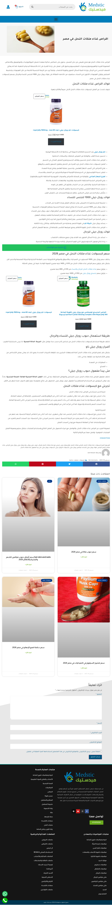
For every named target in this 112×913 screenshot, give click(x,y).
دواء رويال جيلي (22, 445)
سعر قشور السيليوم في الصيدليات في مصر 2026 (84, 663)
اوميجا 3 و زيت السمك (45, 864)
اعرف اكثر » (83, 557)
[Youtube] (78, 811)
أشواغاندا (49, 869)
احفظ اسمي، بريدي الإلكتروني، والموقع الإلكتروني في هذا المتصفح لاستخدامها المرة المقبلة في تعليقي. (63, 752)
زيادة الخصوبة (48, 808)
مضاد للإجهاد (48, 817)
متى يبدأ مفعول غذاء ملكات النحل (30, 447)
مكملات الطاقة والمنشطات (43, 860)
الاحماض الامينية (47, 877)
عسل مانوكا (49, 796)
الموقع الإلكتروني (95, 742)
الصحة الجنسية (48, 783)
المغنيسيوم (103, 894)
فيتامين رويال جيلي (75, 447)
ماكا (51, 812)
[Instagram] (82, 811)
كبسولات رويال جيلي (48, 447)
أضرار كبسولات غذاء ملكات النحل (94, 445)
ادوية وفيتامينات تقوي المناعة (43, 775)
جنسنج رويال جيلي (89, 273)
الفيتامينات (49, 787)
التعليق (99, 694)
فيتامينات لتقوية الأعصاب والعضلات (94, 852)
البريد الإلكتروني (96, 733)
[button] (56, 19)
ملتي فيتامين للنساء (100, 885)
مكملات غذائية (73, 460)
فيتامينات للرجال (101, 873)
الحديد (105, 889)
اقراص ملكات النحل (77, 445)
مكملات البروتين (47, 840)
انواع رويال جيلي (65, 445)
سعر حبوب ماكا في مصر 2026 (83, 552)
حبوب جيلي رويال (32, 445)
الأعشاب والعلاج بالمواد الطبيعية (42, 779)
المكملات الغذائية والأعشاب (43, 856)
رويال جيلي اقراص (11, 445)
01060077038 (105, 438)
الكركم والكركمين (47, 881)
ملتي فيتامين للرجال (100, 877)
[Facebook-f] (87, 811)
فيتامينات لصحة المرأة (99, 844)
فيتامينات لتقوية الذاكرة (99, 856)
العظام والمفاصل (47, 800)
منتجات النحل (48, 825)
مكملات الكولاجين (47, 889)
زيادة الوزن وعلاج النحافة (45, 829)
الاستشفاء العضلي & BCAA (43, 852)
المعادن (50, 792)
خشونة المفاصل (47, 804)
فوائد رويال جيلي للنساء (89, 447)
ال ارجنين (49, 848)
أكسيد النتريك (48, 873)
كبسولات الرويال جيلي (62, 447)
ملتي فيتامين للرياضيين (99, 881)
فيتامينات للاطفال (100, 869)
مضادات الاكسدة (47, 821)
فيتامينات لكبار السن (100, 848)
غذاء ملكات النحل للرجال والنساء (83, 269)
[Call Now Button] (5, 900)
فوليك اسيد (102, 860)
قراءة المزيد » (56, 142)
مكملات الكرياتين (47, 844)
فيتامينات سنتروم (100, 864)
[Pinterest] (74, 811)
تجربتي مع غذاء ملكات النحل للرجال (49, 445)
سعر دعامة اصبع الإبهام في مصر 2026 (28, 647)
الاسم (99, 723)
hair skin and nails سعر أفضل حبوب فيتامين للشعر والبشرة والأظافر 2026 (28, 558)
